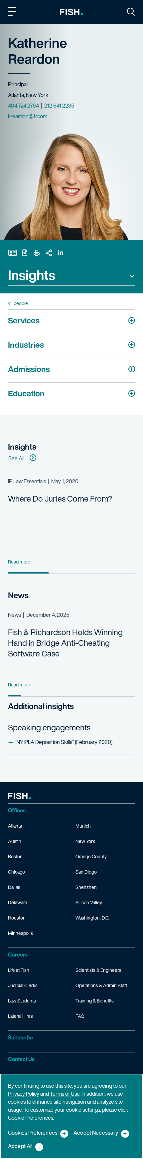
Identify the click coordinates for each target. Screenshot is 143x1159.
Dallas (14, 887)
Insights (31, 275)
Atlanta (15, 825)
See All (16, 458)
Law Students (22, 1000)
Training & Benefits (94, 1000)
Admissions (29, 369)
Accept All (20, 1146)
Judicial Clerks (23, 985)
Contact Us (21, 1059)
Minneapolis (20, 933)
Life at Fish (18, 969)
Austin (14, 841)
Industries (26, 345)
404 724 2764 (23, 106)
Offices (17, 810)
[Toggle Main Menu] (13, 13)
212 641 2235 (59, 106)
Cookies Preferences (33, 1133)
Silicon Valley (88, 902)
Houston (17, 917)
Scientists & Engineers (98, 969)
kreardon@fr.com (27, 116)
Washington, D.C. (92, 917)
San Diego (86, 871)
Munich (83, 825)
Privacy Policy (23, 1094)
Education (26, 393)
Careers (18, 955)
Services (24, 320)
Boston (15, 856)
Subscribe (20, 1037)
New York (85, 841)
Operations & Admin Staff (101, 985)
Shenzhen (86, 887)
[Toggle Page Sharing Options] (48, 252)
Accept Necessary (95, 1133)
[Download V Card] (12, 252)
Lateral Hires (20, 1015)
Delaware (17, 902)
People (21, 303)
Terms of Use (64, 1094)
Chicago (16, 871)
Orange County (91, 856)
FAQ (79, 1015)
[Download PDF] (24, 252)
